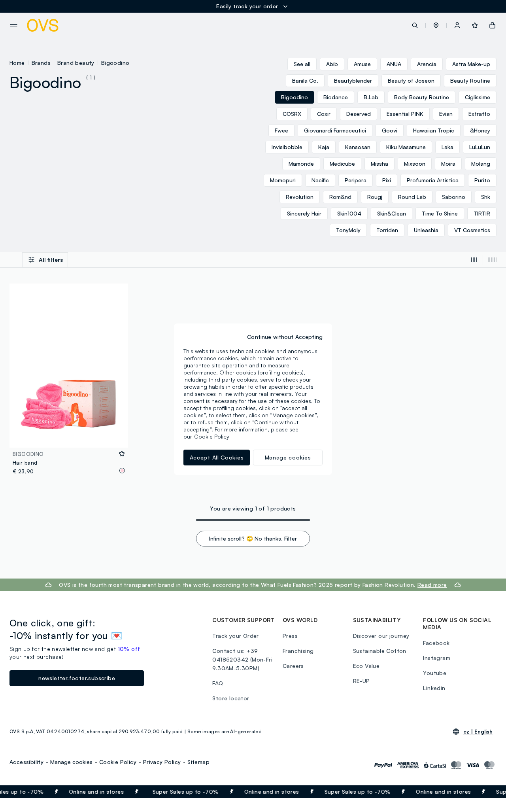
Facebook (436, 642)
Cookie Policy (117, 761)
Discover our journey (381, 635)
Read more (432, 584)
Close (485, 792)
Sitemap (198, 761)
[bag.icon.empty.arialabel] (492, 25)
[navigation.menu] (13, 26)
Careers (293, 665)
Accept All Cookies (217, 457)
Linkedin (434, 688)
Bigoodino (115, 62)
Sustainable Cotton (379, 650)
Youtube (434, 672)
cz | (478, 731)
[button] (436, 25)
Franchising (298, 650)
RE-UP (361, 680)
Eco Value (366, 665)
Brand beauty (75, 62)
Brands (41, 62)
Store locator (230, 698)
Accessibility (26, 761)
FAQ (217, 683)
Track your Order (235, 635)
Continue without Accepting (285, 336)
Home (17, 62)
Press (290, 635)
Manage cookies (71, 761)
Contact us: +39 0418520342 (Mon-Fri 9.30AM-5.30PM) (242, 659)
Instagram (436, 657)
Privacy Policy (162, 761)
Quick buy (68, 436)
